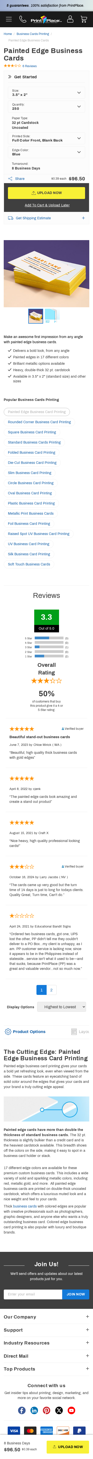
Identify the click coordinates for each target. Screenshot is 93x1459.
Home (8, 34)
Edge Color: (20, 150)
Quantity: (18, 104)
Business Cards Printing (33, 34)
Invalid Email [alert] (14, 1302)
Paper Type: (20, 118)
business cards (25, 1206)
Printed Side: (21, 136)
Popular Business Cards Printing (31, 400)
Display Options (20, 1007)
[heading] (46, 1055)
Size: (15, 90)
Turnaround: (20, 164)
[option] (46, 274)
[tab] (25, 1033)
